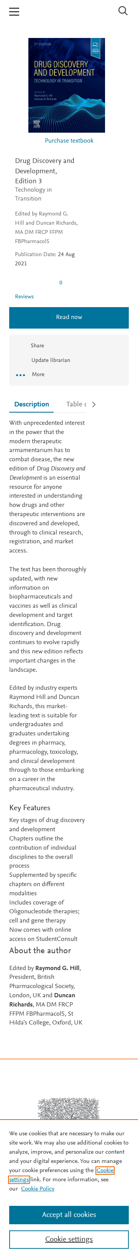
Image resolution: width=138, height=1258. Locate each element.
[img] (34, 283)
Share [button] (37, 346)
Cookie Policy (37, 1189)
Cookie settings (69, 1239)
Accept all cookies (69, 1215)
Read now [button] (69, 317)
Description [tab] (31, 404)
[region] (69, 1188)
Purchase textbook (69, 141)
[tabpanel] (47, 723)
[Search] (123, 10)
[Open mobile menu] (14, 12)
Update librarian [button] (50, 360)
